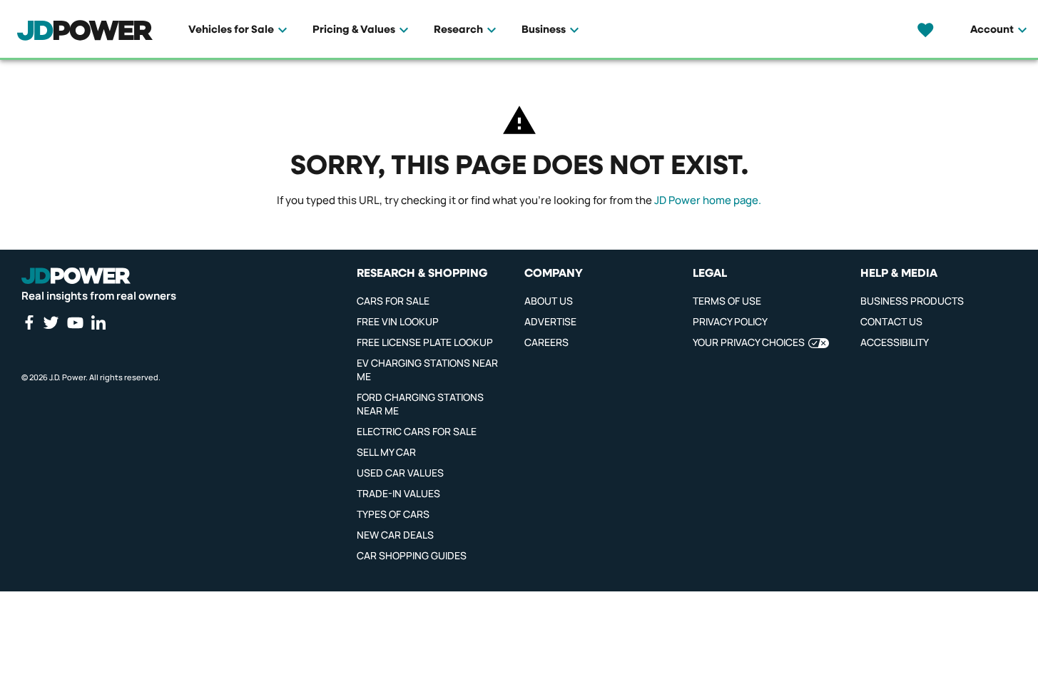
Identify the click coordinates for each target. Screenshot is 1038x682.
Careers (546, 342)
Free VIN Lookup (398, 321)
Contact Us (891, 321)
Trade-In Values (398, 493)
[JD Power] (76, 276)
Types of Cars (393, 514)
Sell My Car (386, 452)
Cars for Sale (393, 300)
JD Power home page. (707, 200)
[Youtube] (75, 322)
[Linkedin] (98, 322)
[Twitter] (50, 322)
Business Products (912, 300)
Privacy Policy (730, 321)
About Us (548, 300)
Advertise (550, 321)
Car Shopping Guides (412, 555)
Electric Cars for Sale (417, 431)
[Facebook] (28, 322)
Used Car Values (400, 472)
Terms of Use (727, 300)
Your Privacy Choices (749, 342)
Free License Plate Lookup (425, 342)
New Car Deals (395, 534)
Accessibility (894, 342)
